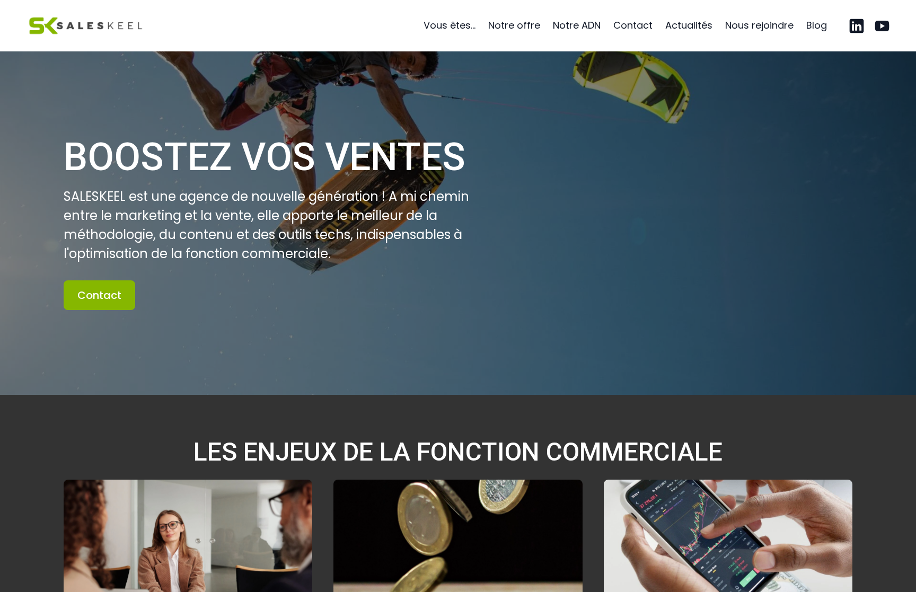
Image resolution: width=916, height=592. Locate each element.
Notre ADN (577, 25)
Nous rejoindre (759, 25)
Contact (633, 25)
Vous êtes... (449, 25)
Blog (816, 25)
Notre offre (514, 25)
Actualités (688, 25)
